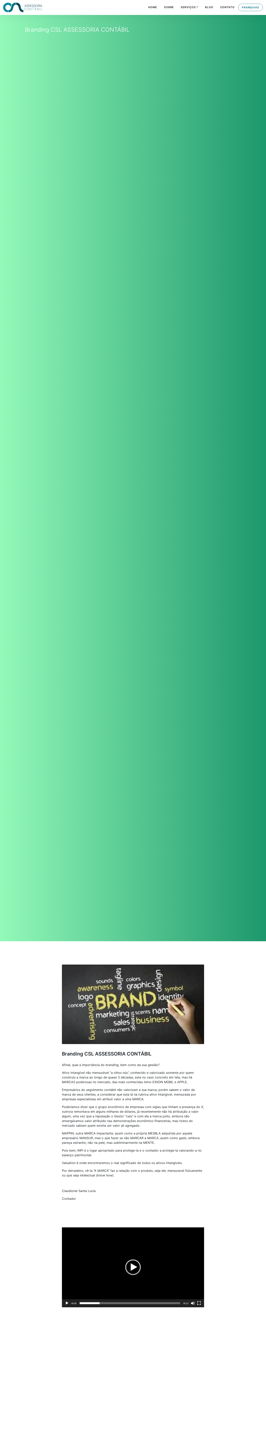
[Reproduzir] (67, 1303)
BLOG (209, 7)
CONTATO (227, 7)
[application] (133, 1267)
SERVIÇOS (188, 7)
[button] (133, 1267)
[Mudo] (193, 1303)
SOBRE (169, 7)
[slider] (130, 1303)
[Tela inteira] (199, 1303)
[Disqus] (133, 1361)
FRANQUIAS (250, 7)
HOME (152, 7)
